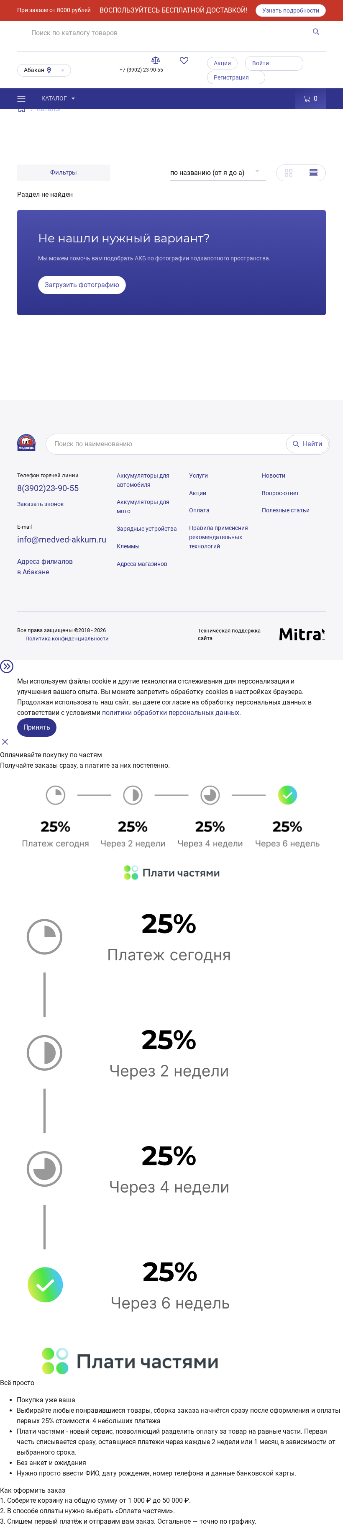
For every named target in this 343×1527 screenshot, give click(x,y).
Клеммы (128, 546)
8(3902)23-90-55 (48, 488)
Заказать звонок (40, 504)
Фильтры (63, 172)
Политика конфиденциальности (67, 638)
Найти (312, 444)
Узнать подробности (290, 10)
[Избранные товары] (186, 60)
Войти (260, 63)
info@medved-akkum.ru (61, 540)
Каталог (54, 98)
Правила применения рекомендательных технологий (218, 537)
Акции (222, 63)
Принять (36, 727)
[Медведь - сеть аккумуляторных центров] (26, 442)
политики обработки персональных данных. (171, 713)
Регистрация (231, 77)
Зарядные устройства (147, 528)
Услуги (198, 475)
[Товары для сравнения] (157, 60)
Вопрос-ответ (280, 493)
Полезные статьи (286, 510)
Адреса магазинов (142, 563)
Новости (273, 475)
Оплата (199, 510)
